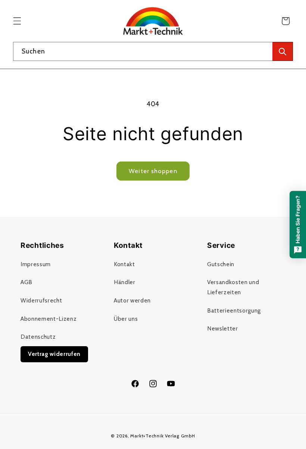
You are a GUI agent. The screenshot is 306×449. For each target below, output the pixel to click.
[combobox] (153, 51)
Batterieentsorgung (234, 310)
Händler (124, 282)
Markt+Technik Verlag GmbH (162, 436)
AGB (26, 282)
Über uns (126, 318)
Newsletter (222, 328)
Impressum (36, 264)
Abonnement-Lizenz (48, 318)
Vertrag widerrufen (54, 353)
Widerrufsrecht (41, 300)
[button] (17, 21)
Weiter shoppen (153, 171)
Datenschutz (38, 336)
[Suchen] (282, 51)
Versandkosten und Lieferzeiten (233, 287)
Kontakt (124, 264)
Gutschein (220, 264)
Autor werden (132, 300)
